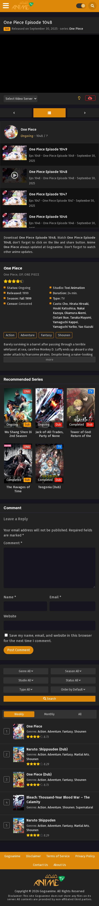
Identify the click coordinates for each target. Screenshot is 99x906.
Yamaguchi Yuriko (65, 326)
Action (10, 335)
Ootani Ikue (61, 317)
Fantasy (46, 335)
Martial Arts (81, 754)
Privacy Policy (85, 856)
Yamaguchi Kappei (65, 322)
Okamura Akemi (75, 313)
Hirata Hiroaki (78, 304)
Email (55, 597)
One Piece (76, 28)
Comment (13, 543)
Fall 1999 (25, 298)
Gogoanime (12, 856)
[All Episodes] (49, 113)
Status (72, 680)
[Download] (90, 98)
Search (51, 698)
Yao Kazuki (85, 326)
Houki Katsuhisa (64, 308)
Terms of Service (58, 856)
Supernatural (84, 807)
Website (10, 616)
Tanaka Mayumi (80, 317)
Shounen (64, 335)
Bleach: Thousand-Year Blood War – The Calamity (58, 799)
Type (24, 689)
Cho (65, 304)
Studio (25, 680)
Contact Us (40, 865)
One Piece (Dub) (38, 774)
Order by (72, 689)
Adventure (28, 335)
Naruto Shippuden (41, 820)
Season (72, 671)
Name (10, 597)
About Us (60, 865)
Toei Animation (74, 288)
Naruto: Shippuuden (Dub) (47, 749)
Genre (25, 671)
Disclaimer (33, 856)
